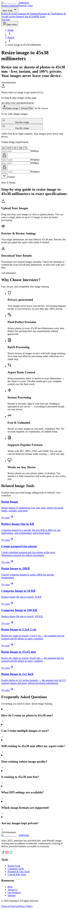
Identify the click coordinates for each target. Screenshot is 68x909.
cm (15, 148)
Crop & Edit (29, 16)
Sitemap (12, 895)
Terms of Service (9, 906)
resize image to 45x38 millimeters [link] (24, 44)
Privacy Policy (25, 906)
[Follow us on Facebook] (3, 853)
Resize (4, 5)
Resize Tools (14, 865)
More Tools (8, 10)
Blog (10, 886)
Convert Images (15, 16)
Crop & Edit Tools (17, 874)
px (4, 148)
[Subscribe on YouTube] (7, 853)
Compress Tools (16, 868)
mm (20, 148)
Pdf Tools (40, 16)
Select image (12, 108)
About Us (12, 889)
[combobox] (4, 176)
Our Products (14, 892)
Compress (13, 5)
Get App (5, 19)
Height (34, 159)
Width (34, 151)
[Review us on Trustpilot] (11, 853)
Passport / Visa (25, 5)
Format (11, 177)
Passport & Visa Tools (19, 871)
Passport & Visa (47, 13)
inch (9, 148)
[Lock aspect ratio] (4, 155)
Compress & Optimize (27, 13)
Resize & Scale (8, 13)
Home (11, 30)
